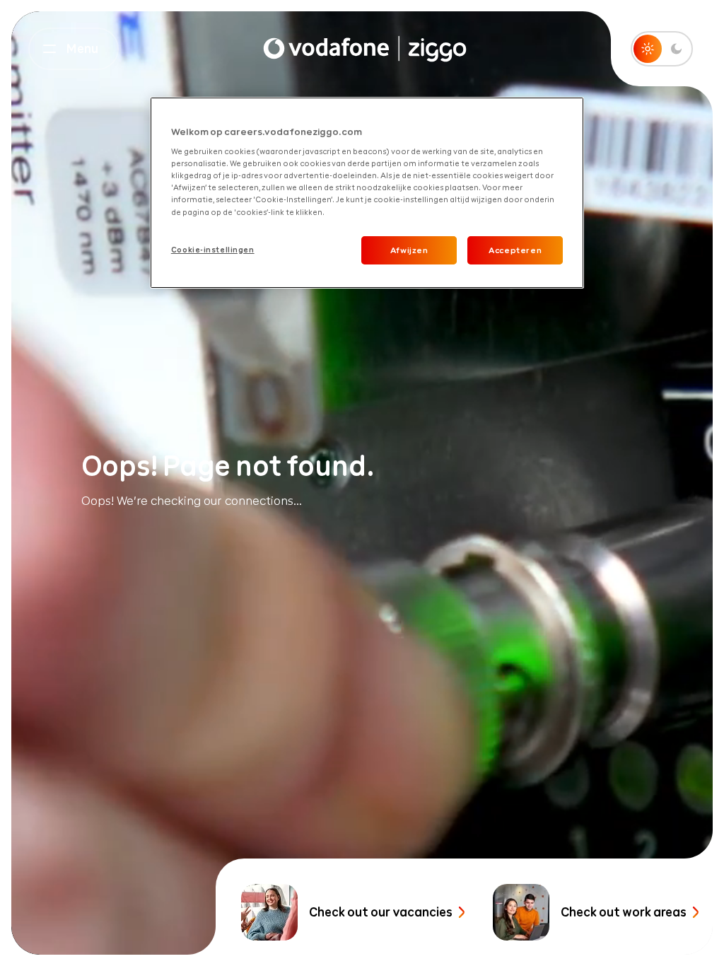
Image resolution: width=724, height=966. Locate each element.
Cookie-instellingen (213, 250)
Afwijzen (409, 250)
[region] (367, 193)
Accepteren (515, 250)
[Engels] (365, 48)
